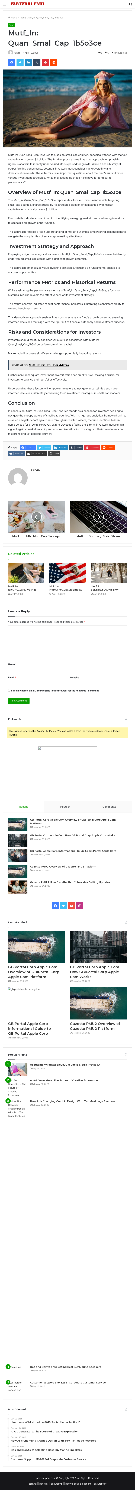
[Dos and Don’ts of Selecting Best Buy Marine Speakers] (17, 1371)
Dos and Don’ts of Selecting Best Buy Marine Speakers (65, 1367)
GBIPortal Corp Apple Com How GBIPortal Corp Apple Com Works (72, 835)
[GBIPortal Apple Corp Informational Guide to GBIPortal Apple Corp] (17, 855)
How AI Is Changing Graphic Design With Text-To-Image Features (72, 1101)
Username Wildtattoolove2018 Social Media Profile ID (65, 1064)
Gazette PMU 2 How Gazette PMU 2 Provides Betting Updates (70, 882)
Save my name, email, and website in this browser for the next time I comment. (55, 690)
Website (74, 677)
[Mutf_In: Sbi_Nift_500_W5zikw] (109, 573)
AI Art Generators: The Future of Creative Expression (64, 1080)
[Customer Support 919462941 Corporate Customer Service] (17, 1387)
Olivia (17, 52)
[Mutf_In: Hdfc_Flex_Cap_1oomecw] (67, 573)
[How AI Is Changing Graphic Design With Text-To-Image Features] (17, 1231)
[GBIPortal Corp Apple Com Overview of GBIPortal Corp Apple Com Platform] (17, 824)
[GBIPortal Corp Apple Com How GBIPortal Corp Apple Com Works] (17, 840)
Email (12, 677)
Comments (109, 806)
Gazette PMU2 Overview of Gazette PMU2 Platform (63, 866)
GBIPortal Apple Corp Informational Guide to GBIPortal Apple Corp (73, 851)
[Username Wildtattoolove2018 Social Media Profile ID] (17, 1069)
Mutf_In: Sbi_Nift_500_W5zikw (104, 588)
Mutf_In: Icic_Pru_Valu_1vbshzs (22, 588)
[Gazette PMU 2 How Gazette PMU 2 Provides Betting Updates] (17, 887)
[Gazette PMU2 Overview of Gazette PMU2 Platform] (17, 871)
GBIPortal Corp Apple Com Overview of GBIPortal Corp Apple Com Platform (33, 972)
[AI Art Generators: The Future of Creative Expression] (17, 1088)
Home (13, 17)
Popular (65, 806)
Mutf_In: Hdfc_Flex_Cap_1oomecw (65, 588)
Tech (22, 17)
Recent (23, 806)
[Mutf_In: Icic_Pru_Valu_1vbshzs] (26, 573)
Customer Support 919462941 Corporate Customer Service (68, 1382)
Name (12, 664)
